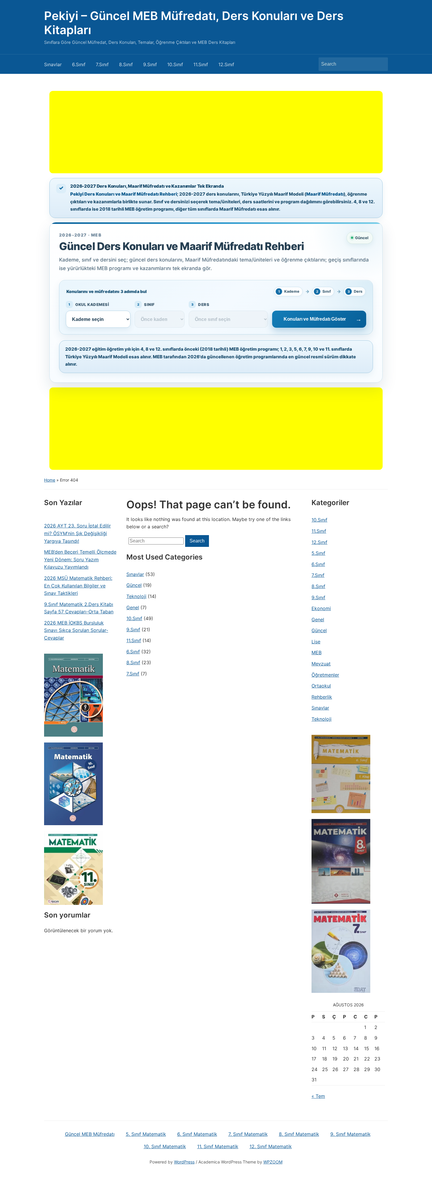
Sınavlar (53, 64)
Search (380, 64)
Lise (316, 642)
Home (49, 479)
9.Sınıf (150, 64)
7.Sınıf (102, 64)
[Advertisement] (216, 132)
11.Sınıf (200, 64)
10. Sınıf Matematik (165, 1146)
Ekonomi (321, 608)
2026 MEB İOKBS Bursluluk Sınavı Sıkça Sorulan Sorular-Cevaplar (76, 630)
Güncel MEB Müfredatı (90, 1134)
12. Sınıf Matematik (271, 1146)
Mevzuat (321, 664)
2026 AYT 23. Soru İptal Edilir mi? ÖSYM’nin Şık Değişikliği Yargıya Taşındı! (77, 533)
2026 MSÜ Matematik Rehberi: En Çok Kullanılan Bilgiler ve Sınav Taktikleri (78, 585)
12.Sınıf (226, 64)
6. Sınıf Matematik (197, 1134)
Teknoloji (136, 596)
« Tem (318, 1096)
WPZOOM (272, 1161)
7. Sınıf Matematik (248, 1134)
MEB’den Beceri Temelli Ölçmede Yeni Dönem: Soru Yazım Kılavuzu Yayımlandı (80, 559)
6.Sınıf (79, 64)
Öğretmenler (325, 675)
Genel (132, 607)
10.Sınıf (175, 64)
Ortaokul (321, 686)
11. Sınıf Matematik (217, 1146)
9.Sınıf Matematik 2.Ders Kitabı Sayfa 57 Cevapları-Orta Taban (78, 608)
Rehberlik (322, 697)
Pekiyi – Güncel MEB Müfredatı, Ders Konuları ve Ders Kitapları (194, 23)
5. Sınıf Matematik (146, 1134)
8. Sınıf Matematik (299, 1134)
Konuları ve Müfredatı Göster (315, 319)
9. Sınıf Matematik (350, 1134)
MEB (317, 652)
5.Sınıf (318, 553)
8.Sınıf (126, 64)
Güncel (134, 585)
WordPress (184, 1161)
